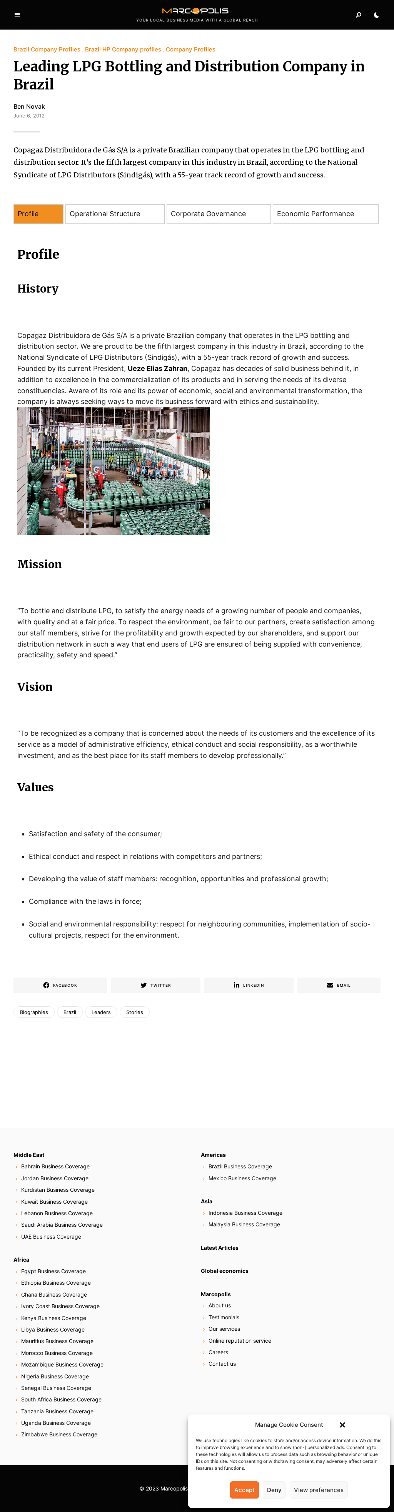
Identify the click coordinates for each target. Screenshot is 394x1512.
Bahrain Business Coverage (55, 1166)
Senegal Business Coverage (56, 1388)
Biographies (34, 1012)
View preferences (319, 1490)
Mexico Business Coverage (242, 1178)
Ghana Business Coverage (54, 1294)
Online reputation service (240, 1340)
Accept (244, 1490)
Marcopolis (216, 1294)
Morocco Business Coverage (57, 1353)
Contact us (222, 1363)
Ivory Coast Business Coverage (60, 1306)
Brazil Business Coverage (240, 1166)
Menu (17, 15)
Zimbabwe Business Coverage (59, 1434)
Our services (224, 1328)
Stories (134, 1012)
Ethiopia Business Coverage (56, 1282)
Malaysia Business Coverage (244, 1224)
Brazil (69, 1012)
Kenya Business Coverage (53, 1318)
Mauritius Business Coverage (57, 1341)
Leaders (101, 1012)
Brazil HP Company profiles (123, 49)
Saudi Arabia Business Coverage (62, 1224)
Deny (274, 1490)
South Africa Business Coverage (61, 1399)
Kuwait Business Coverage (54, 1201)
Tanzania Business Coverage (57, 1411)
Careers (218, 1352)
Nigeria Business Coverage (55, 1376)
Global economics (225, 1270)
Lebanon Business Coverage (57, 1213)
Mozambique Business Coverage (62, 1364)
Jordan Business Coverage (54, 1178)
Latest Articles (220, 1247)
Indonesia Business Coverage (245, 1212)
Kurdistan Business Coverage (58, 1189)
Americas (213, 1154)
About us (220, 1305)
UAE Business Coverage (51, 1236)
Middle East (28, 1154)
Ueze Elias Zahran (157, 368)
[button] (342, 1425)
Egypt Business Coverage (53, 1271)
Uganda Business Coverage (56, 1422)
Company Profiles (190, 49)
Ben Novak (29, 106)
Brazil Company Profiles (46, 49)
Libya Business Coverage (53, 1329)
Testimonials (224, 1317)
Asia (206, 1201)
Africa (21, 1259)
